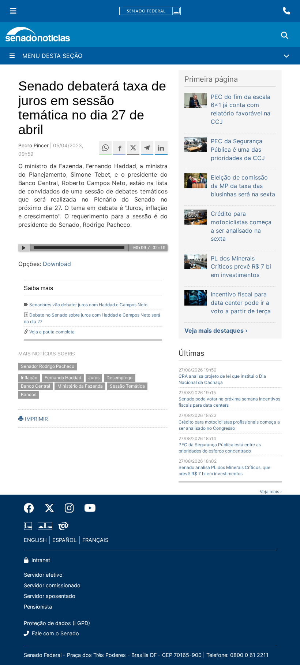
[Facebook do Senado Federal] (31, 508)
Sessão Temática (127, 386)
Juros (94, 377)
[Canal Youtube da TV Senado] (87, 508)
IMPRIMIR (35, 419)
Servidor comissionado (52, 585)
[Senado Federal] (150, 11)
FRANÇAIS (95, 540)
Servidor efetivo (43, 575)
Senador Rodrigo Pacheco (47, 366)
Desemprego (119, 377)
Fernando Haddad (63, 377)
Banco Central (35, 386)
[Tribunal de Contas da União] (63, 525)
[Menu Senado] (13, 11)
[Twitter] (49, 508)
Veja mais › (271, 491)
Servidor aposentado (49, 596)
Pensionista (38, 606)
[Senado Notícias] (37, 37)
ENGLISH (35, 540)
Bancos (28, 394)
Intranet (40, 560)
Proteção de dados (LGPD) (57, 623)
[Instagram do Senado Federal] (69, 508)
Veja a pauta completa (52, 332)
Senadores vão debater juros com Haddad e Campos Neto (88, 304)
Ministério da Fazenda (80, 386)
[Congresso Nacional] (45, 525)
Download (57, 263)
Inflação (29, 377)
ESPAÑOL (64, 540)
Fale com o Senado (54, 633)
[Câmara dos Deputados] (28, 525)
